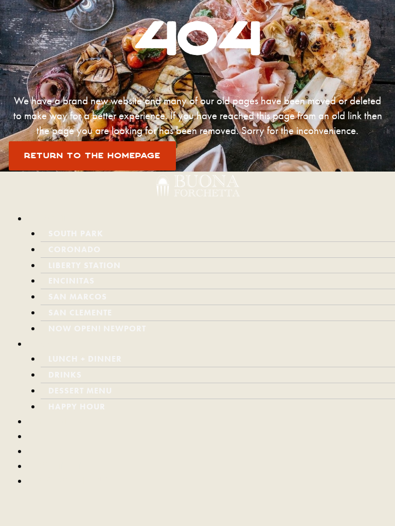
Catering (60, 421)
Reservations (72, 480)
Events (53, 436)
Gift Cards (68, 454)
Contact (58, 466)
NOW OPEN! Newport (97, 328)
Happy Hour (76, 406)
